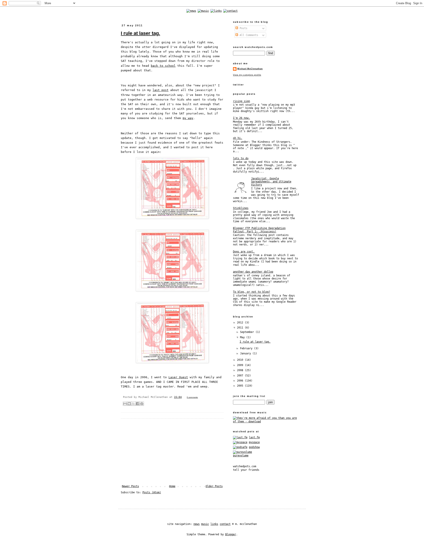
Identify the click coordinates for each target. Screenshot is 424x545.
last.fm (254, 437)
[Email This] (125, 403)
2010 (241, 359)
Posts (242, 28)
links (214, 524)
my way (188, 118)
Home (172, 486)
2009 (241, 365)
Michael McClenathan (250, 69)
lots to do (240, 158)
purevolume (240, 455)
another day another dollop (253, 271)
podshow (254, 447)
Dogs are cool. (244, 251)
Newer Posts (130, 486)
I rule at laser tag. (140, 33)
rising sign (241, 101)
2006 (241, 380)
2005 (241, 385)
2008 (241, 370)
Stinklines (240, 208)
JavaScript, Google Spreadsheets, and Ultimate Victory (271, 181)
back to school (163, 65)
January (246, 353)
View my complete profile (247, 75)
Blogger (230, 534)
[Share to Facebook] (137, 403)
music (205, 524)
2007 (241, 375)
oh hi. (237, 138)
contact (225, 524)
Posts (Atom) (151, 492)
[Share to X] (133, 403)
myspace (254, 442)
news (196, 524)
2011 (241, 327)
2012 (241, 322)
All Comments (248, 35)
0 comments (192, 397)
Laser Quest (178, 377)
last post (160, 90)
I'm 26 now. (241, 118)
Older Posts (214, 486)
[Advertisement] (172, 451)
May (243, 337)
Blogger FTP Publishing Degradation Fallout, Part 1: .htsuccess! (259, 230)
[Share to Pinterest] (142, 403)
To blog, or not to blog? (251, 291)
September (248, 332)
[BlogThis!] (129, 403)
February (247, 348)
